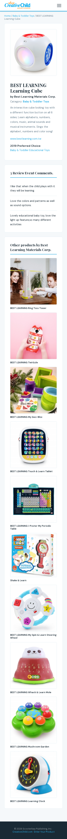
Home (7, 15)
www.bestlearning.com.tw (25, 138)
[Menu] (59, 5)
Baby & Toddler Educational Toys (30, 150)
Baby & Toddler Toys (23, 15)
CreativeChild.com (23, 831)
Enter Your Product (44, 831)
